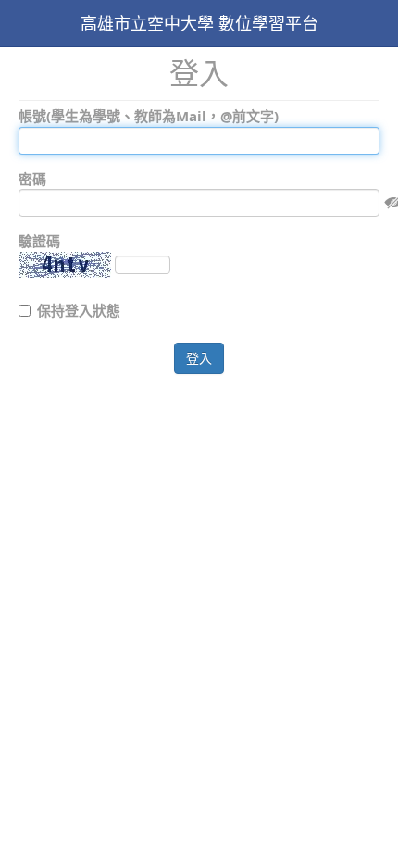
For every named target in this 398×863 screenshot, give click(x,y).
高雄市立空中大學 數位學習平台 (199, 23)
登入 (199, 358)
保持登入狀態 (78, 310)
